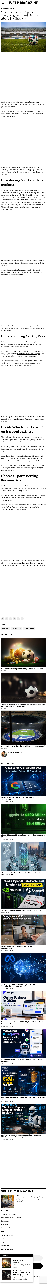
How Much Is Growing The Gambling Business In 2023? (23, 746)
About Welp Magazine (8, 1214)
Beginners (5, 629)
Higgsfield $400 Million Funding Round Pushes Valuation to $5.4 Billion (23, 836)
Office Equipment (7, 1235)
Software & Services (8, 1239)
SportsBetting (29, 629)
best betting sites (10, 111)
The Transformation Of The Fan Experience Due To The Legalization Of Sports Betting (23, 705)
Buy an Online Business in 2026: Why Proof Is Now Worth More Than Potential (22, 1023)
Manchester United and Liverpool (28, 353)
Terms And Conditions (8, 1228)
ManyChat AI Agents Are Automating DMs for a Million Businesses (21, 1060)
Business (4, 8)
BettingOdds (16, 629)
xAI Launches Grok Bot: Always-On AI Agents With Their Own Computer (22, 873)
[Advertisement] (23, 77)
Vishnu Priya (7, 913)
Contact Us (5, 1221)
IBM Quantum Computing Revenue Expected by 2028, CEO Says (23, 1098)
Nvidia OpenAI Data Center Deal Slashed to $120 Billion (21, 910)
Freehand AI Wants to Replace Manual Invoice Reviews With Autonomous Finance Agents (21, 1136)
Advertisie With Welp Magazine (11, 1218)
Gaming (12, 8)
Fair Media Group (37, 1276)
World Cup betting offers (15, 507)
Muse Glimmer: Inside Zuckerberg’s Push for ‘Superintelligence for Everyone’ (18, 985)
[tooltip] (2, 618)
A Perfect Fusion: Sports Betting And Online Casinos (22, 669)
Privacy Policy (5, 1224)
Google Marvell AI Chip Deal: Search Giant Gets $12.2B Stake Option (21, 798)
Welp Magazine (15, 752)
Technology (5, 1245)
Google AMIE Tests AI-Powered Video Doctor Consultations (18, 947)
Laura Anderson (8, 801)
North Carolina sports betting (20, 202)
